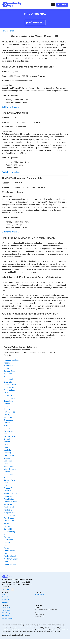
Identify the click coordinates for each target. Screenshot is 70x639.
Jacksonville (8, 431)
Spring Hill (8, 529)
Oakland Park (9, 480)
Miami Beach (9, 466)
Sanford (7, 523)
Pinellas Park (9, 507)
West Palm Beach (11, 559)
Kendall (7, 439)
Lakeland (7, 445)
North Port (8, 477)
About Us (4, 594)
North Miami (8, 474)
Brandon (7, 376)
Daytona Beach (10, 396)
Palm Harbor (9, 499)
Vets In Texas (5, 615)
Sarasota (7, 526)
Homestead (8, 428)
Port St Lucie (9, 521)
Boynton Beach (10, 371)
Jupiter (6, 434)
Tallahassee (8, 540)
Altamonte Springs (11, 360)
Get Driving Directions (11, 107)
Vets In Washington (7, 618)
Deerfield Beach (10, 398)
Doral (6, 406)
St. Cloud (7, 534)
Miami (6, 464)
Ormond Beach (10, 488)
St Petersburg (9, 532)
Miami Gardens (10, 469)
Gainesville (8, 417)
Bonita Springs (9, 368)
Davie (6, 393)
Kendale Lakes (10, 436)
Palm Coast (8, 496)
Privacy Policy (6, 602)
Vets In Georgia (6, 613)
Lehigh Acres (9, 455)
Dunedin (7, 409)
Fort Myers (8, 415)
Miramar (7, 472)
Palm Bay (7, 491)
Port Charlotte (9, 515)
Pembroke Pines (10, 502)
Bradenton (8, 374)
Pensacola (8, 504)
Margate (7, 458)
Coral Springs (9, 390)
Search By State (39, 594)
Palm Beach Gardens (12, 494)
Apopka (7, 363)
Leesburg (7, 453)
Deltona (7, 404)
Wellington (8, 553)
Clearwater (8, 382)
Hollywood (8, 425)
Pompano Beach (10, 513)
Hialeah (7, 423)
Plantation (8, 510)
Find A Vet (62, 4)
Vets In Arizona (6, 607)
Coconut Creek (10, 385)
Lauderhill (7, 450)
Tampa (6, 548)
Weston (7, 562)
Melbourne (8, 461)
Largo (6, 447)
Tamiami (7, 545)
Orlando (7, 485)
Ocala (6, 483)
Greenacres (8, 420)
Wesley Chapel (10, 556)
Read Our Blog (6, 599)
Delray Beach (9, 401)
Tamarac (7, 543)
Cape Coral (8, 379)
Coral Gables (9, 387)
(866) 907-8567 (35, 22)
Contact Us (5, 597)
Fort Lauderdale (10, 412)
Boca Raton (8, 366)
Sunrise (7, 537)
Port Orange (9, 518)
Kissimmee (8, 442)
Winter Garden (10, 564)
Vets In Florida (6, 610)
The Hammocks (10, 551)
